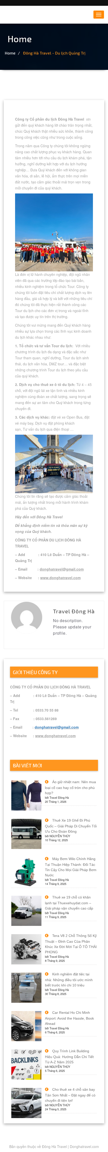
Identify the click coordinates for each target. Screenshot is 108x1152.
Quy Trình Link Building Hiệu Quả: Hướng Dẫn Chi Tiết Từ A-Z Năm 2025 (69, 1056)
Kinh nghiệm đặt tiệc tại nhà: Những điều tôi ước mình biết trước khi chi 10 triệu (69, 979)
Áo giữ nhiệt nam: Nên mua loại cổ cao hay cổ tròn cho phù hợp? (70, 787)
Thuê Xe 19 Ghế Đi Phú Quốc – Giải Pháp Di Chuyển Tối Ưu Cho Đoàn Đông (71, 825)
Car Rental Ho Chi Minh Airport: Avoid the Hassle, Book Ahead (69, 1018)
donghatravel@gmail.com (57, 727)
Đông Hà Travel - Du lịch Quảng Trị (54, 53)
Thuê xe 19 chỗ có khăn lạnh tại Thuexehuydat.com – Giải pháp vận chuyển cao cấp (69, 902)
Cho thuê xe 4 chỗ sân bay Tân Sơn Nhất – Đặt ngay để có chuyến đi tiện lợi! (70, 1095)
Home (10, 53)
